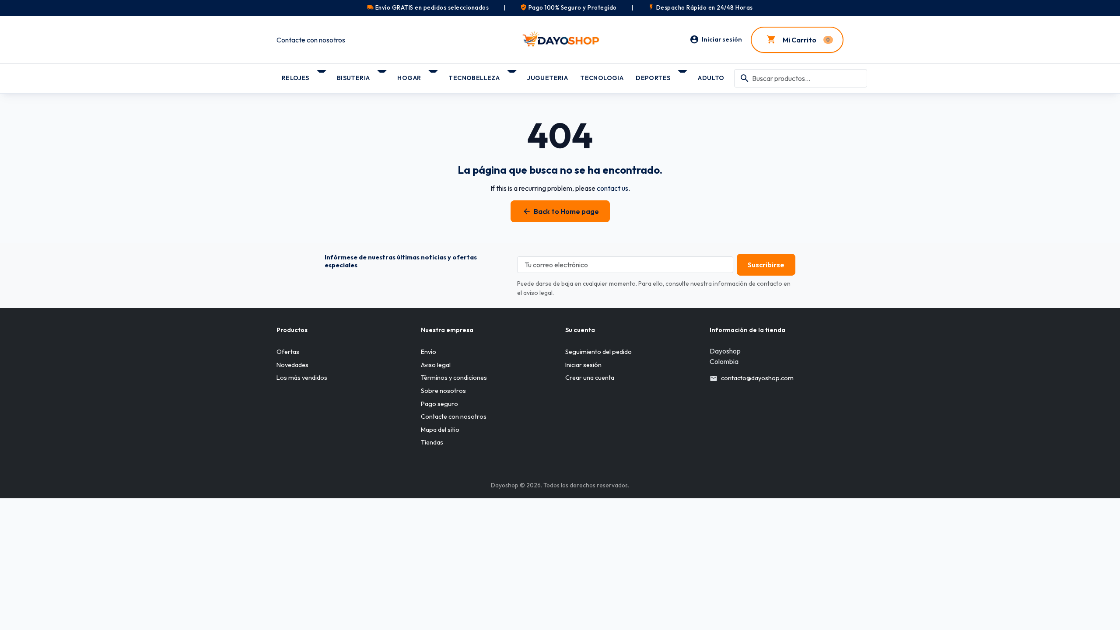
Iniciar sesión (583, 365)
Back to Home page (560, 211)
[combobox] (800, 78)
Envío (428, 352)
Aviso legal (436, 365)
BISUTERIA (353, 78)
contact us (612, 188)
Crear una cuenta (589, 378)
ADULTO (711, 78)
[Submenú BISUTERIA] (382, 75)
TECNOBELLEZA (474, 78)
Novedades (292, 365)
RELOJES (295, 78)
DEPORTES (653, 78)
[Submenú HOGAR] (433, 75)
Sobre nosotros (443, 391)
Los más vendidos (301, 378)
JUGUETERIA (547, 78)
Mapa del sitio (440, 430)
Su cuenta (580, 330)
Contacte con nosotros (310, 39)
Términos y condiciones (454, 378)
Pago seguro (439, 404)
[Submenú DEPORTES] (683, 75)
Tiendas (432, 442)
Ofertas (287, 352)
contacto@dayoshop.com (757, 378)
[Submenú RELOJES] (322, 75)
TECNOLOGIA (601, 78)
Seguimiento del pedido (598, 352)
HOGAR (409, 78)
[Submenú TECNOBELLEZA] (512, 75)
